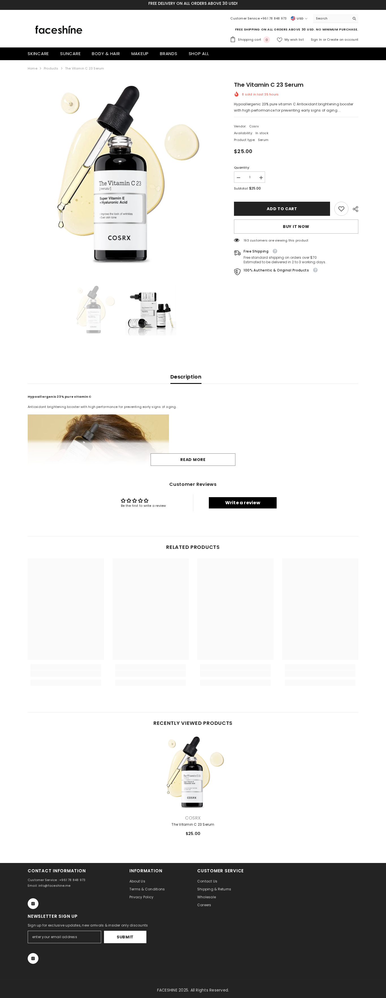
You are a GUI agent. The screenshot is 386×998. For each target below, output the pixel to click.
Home (32, 68)
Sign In (317, 39)
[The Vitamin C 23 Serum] (193, 772)
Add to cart (282, 209)
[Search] (335, 18)
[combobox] (331, 18)
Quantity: (242, 167)
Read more (192, 459)
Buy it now (296, 226)
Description (185, 376)
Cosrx (254, 126)
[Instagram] (33, 903)
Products (51, 68)
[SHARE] (353, 209)
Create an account (342, 39)
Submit (125, 937)
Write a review (242, 502)
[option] (122, 175)
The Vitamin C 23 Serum (193, 824)
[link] (341, 209)
